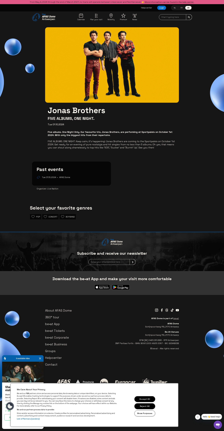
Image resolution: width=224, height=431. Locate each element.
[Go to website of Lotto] (104, 383)
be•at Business (56, 344)
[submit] (189, 17)
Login (161, 8)
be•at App (52, 324)
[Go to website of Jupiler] (154, 382)
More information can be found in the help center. (169, 2)
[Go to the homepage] (43, 17)
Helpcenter (146, 7)
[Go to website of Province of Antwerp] (85, 382)
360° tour (52, 317)
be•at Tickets (55, 331)
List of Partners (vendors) (28, 419)
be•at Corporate (57, 337)
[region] (94, 405)
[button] (10, 406)
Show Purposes (144, 413)
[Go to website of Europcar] (125, 382)
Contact (51, 364)
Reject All (145, 406)
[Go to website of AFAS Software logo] (64, 382)
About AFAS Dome (58, 310)
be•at (176, 318)
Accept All (144, 399)
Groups (50, 351)
